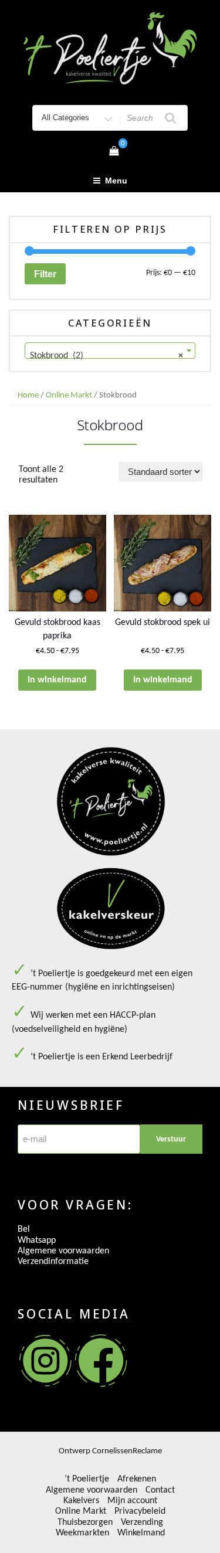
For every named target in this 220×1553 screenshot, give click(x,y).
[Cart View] (114, 152)
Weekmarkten (82, 1533)
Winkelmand (141, 1533)
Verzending (142, 1522)
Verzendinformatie (53, 1261)
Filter (45, 274)
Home (28, 395)
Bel (24, 1229)
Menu (116, 180)
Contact (160, 1490)
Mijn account (132, 1501)
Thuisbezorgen (85, 1522)
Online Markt (69, 395)
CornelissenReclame (127, 1451)
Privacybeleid (139, 1511)
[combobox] (110, 350)
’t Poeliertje (87, 1479)
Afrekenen (136, 1479)
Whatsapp (37, 1240)
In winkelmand (57, 680)
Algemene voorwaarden (63, 1251)
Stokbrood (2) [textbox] (106, 356)
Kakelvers (81, 1501)
